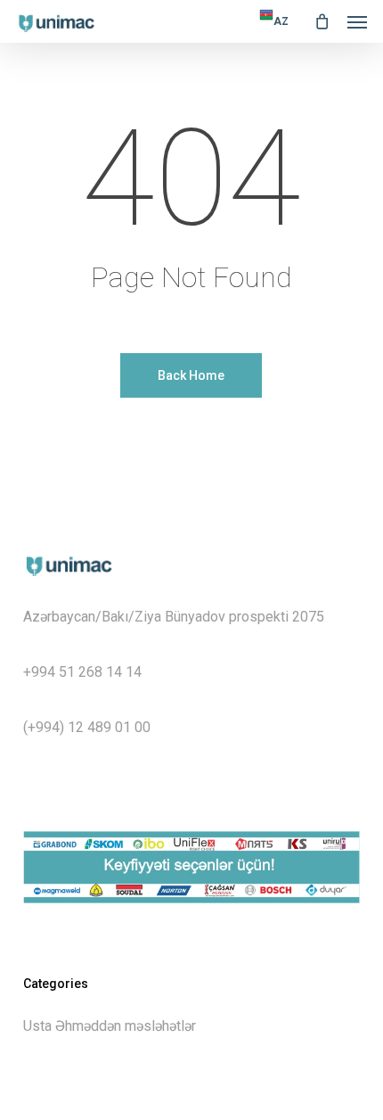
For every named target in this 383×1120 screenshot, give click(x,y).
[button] (357, 21)
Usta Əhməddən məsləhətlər (109, 1025)
